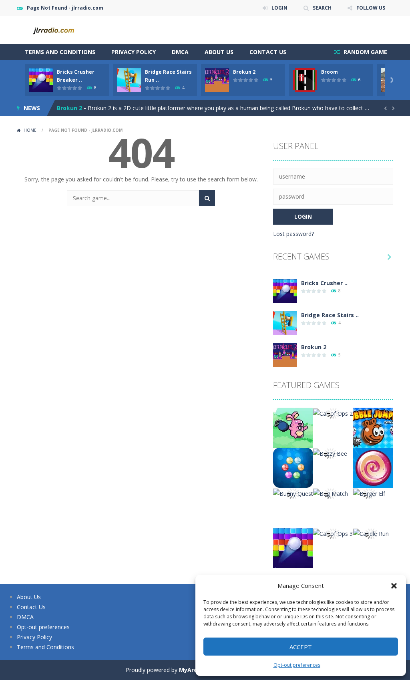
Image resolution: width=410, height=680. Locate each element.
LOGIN (279, 7)
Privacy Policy (133, 52)
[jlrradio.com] (57, 29)
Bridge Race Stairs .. (330, 315)
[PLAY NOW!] (41, 79)
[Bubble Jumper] (373, 427)
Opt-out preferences (296, 665)
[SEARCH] (207, 198)
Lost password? (293, 233)
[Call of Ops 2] (333, 412)
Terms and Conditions (60, 52)
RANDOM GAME (364, 52)
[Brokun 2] (285, 354)
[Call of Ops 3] (333, 533)
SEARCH (322, 7)
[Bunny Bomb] (293, 427)
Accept (300, 647)
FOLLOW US (370, 7)
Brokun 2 (244, 71)
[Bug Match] (330, 493)
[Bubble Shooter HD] (293, 467)
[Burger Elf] (369, 493)
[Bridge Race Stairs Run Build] (285, 322)
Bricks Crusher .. (324, 283)
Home (30, 130)
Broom (329, 71)
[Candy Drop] (373, 467)
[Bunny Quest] (293, 493)
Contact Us (267, 52)
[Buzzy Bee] (330, 453)
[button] (394, 586)
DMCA (180, 52)
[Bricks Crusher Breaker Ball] (285, 290)
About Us (219, 52)
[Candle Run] (371, 533)
